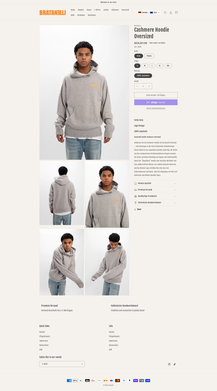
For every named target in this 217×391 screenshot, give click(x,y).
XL (160, 66)
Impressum (43, 341)
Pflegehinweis (44, 336)
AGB (40, 350)
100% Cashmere (143, 76)
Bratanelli (111, 385)
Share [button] (139, 209)
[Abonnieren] (82, 364)
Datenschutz (44, 345)
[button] (148, 13)
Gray (138, 56)
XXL (168, 66)
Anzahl (136, 81)
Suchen (42, 332)
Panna (149, 56)
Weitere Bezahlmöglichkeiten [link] (156, 108)
